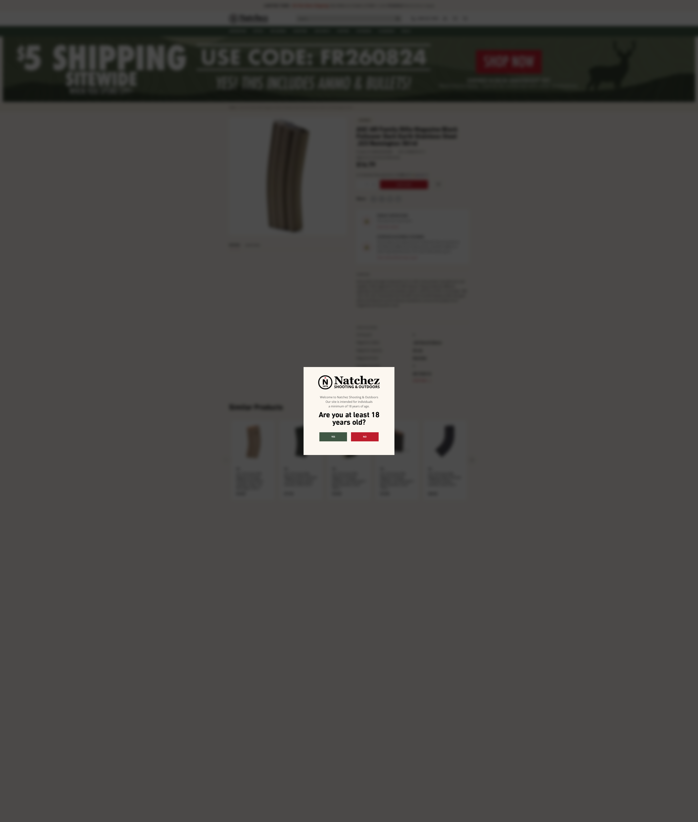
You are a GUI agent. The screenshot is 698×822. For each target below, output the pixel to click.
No (365, 436)
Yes (333, 436)
